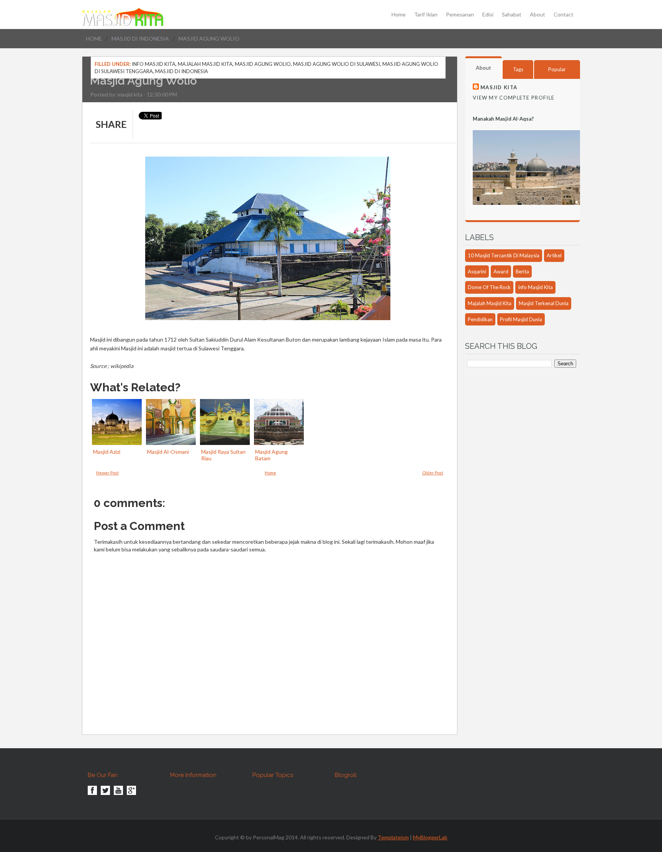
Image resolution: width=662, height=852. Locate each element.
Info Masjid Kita (153, 64)
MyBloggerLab (430, 837)
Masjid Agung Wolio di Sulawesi (336, 64)
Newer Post (107, 472)
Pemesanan (460, 14)
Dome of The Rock (489, 287)
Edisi (487, 14)
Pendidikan (480, 319)
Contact (564, 14)
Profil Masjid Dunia (521, 319)
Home (399, 14)
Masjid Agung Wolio (263, 64)
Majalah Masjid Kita (205, 64)
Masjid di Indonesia (140, 38)
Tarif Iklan (426, 14)
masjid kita (130, 94)
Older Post (432, 472)
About (537, 14)
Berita (522, 271)
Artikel (554, 255)
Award (500, 271)
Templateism (393, 837)
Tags (518, 69)
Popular (557, 69)
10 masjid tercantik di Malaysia (503, 255)
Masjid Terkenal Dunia (544, 303)
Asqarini (477, 271)
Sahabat (511, 14)
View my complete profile (513, 98)
